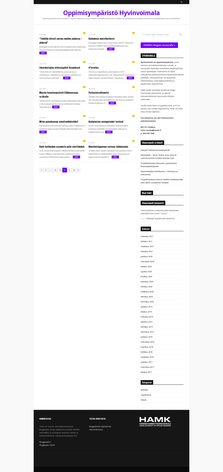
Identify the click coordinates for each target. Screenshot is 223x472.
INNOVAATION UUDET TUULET (154, 213)
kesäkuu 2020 (146, 276)
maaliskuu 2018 (147, 357)
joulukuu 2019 (146, 306)
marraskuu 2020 (147, 261)
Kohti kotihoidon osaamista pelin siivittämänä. (62, 146)
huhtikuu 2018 (146, 352)
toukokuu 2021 (147, 236)
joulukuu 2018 (146, 337)
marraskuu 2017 (147, 367)
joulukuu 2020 (146, 256)
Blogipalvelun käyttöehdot (100, 426)
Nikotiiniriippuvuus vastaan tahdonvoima (108, 146)
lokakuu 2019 (146, 311)
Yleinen (144, 400)
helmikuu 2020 (147, 296)
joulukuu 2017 (146, 362)
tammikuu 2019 (147, 332)
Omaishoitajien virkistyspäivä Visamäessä (59, 67)
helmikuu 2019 (147, 327)
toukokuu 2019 (147, 317)
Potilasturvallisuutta (99, 92)
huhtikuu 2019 (146, 322)
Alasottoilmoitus (96, 429)
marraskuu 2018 (147, 342)
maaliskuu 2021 (147, 246)
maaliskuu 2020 (147, 291)
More (43, 53)
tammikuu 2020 (147, 301)
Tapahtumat (146, 395)
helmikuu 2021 (147, 251)
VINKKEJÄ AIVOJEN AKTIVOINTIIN (160, 218)
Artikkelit (144, 390)
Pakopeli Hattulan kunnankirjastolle (155, 150)
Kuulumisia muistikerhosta (101, 38)
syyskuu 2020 (146, 271)
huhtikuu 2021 (146, 241)
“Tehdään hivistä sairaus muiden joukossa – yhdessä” (60, 40)
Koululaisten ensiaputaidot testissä (106, 121)
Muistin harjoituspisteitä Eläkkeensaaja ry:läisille (58, 94)
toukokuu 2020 (147, 281)
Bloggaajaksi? (45, 442)
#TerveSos (94, 67)
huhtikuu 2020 (146, 286)
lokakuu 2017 (146, 372)
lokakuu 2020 (146, 266)
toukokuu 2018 (147, 347)
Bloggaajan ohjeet (47, 445)
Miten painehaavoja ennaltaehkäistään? (58, 121)
